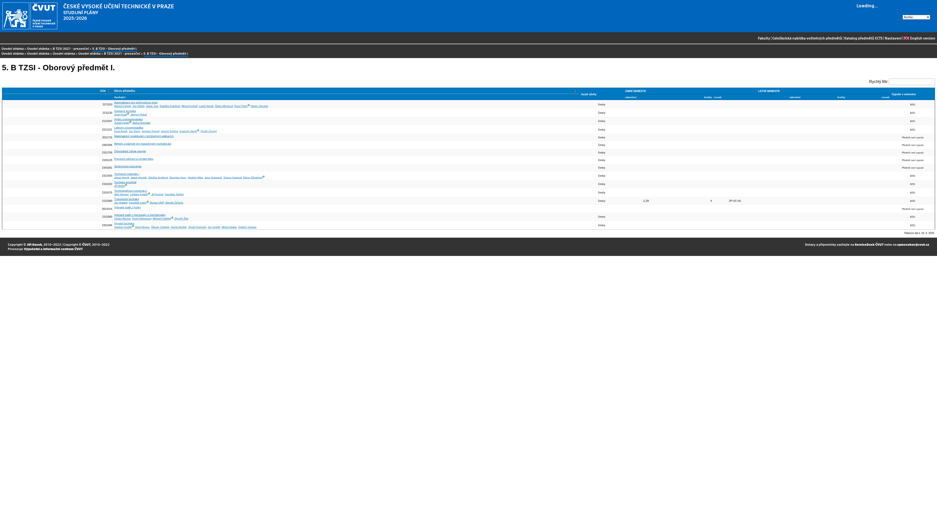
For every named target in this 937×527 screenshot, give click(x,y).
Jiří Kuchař (157, 194)
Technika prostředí (125, 182)
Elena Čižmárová (252, 177)
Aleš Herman (121, 194)
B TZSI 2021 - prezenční (71, 48)
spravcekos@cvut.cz (913, 244)
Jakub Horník (121, 177)
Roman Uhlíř (157, 202)
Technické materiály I (126, 173)
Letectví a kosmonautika (128, 127)
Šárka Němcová (224, 106)
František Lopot (137, 202)
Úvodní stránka (12, 48)
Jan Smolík (214, 227)
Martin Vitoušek (259, 106)
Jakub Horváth (139, 177)
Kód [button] (103, 90)
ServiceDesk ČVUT (869, 244)
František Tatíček (174, 194)
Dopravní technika (125, 111)
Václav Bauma (122, 218)
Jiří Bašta (119, 186)
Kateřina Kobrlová (170, 106)
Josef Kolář (120, 114)
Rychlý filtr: (878, 82)
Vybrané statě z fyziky (127, 207)
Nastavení (893, 38)
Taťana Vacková (232, 177)
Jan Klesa (134, 131)
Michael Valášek (162, 218)
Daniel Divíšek (179, 227)
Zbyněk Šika (181, 218)
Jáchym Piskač (138, 114)
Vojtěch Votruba (247, 227)
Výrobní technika (124, 223)
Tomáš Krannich (197, 227)
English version (922, 38)
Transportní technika (126, 199)
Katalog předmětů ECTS (863, 38)
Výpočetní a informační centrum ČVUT (53, 249)
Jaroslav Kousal (150, 131)
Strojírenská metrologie (128, 166)
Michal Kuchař (189, 106)
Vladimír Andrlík (123, 227)
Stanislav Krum (177, 177)
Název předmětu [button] (124, 90)
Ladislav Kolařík (139, 194)
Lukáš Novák (206, 106)
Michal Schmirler (141, 123)
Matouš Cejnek (122, 106)
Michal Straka (229, 227)
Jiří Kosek (34, 244)
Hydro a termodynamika (128, 119)
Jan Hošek (138, 106)
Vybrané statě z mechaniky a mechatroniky (140, 214)
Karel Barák (120, 131)
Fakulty (764, 38)
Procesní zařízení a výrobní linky (133, 158)
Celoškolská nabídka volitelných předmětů (807, 38)
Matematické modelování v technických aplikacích (144, 136)
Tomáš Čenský (208, 131)
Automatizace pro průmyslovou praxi (136, 102)
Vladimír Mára (195, 177)
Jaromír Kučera (169, 131)
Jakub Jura (152, 106)
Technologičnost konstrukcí (130, 190)
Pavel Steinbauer (141, 218)
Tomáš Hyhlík (121, 123)
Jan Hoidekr (120, 202)
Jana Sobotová (213, 177)
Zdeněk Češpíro (174, 202)
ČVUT (86, 244)
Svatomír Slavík (188, 131)
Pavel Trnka (240, 106)
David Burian (142, 227)
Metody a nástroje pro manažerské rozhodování (142, 143)
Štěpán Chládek (160, 227)
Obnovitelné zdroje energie (130, 151)
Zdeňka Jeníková (158, 177)
